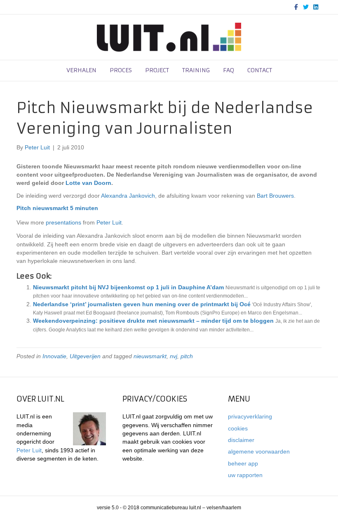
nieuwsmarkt (150, 356)
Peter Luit (109, 222)
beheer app (243, 463)
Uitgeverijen (85, 356)
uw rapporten (245, 475)
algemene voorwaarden (259, 451)
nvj (173, 356)
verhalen (81, 70)
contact (259, 70)
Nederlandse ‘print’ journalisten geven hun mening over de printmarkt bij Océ (142, 304)
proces (121, 70)
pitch (187, 356)
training (196, 70)
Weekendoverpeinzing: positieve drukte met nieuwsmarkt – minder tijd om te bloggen (153, 320)
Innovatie (54, 356)
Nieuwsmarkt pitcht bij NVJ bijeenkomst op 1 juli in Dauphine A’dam (128, 287)
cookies (238, 428)
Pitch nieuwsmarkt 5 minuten (57, 208)
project (157, 70)
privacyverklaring (250, 416)
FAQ (228, 70)
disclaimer (241, 440)
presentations (63, 222)
